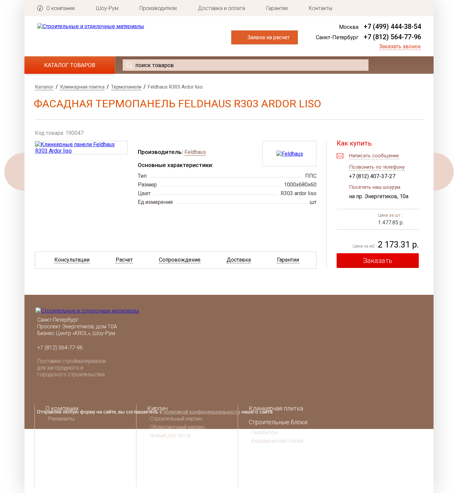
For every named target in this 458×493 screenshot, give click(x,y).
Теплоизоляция (168, 449)
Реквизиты (61, 419)
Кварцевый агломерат (179, 477)
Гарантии (277, 8)
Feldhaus (195, 152)
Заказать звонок (400, 46)
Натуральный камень (278, 455)
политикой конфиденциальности (202, 412)
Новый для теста (170, 435)
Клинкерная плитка (276, 408)
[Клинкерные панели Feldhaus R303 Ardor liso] (81, 147)
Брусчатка (263, 469)
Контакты (320, 8)
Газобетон (264, 432)
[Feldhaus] (290, 153)
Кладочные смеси (172, 463)
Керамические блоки (277, 441)
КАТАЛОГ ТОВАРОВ (69, 65)
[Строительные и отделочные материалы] (90, 26)
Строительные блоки (278, 422)
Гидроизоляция (270, 482)
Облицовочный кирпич (177, 427)
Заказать (377, 261)
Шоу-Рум (107, 8)
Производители (158, 8)
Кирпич (157, 408)
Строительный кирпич (176, 419)
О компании (60, 8)
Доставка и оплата (221, 8)
